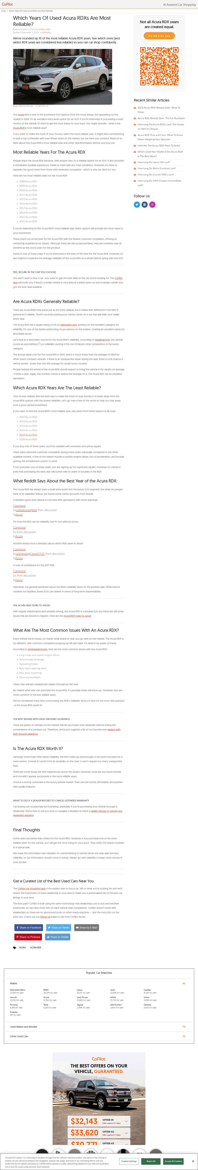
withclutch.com (68, 324)
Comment (19, 505)
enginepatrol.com (37, 649)
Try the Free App (159, 36)
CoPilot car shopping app (31, 888)
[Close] (193, 1161)
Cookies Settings (129, 1161)
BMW (50, 991)
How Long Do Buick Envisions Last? (157, 168)
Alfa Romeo (116, 1006)
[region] (99, 1161)
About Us (45, 916)
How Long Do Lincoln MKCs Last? (156, 174)
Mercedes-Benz (17, 991)
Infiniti (117, 999)
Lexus (83, 991)
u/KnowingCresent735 (30, 553)
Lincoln (16, 999)
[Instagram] (152, 205)
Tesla (49, 1006)
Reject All (151, 1161)
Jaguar (83, 1006)
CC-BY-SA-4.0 (41, 106)
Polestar (15, 1013)
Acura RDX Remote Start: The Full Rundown (161, 118)
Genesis (150, 1006)
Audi (117, 991)
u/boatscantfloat (26, 510)
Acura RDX (18, 106)
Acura (21, 114)
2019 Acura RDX (28, 435)
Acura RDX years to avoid (77, 615)
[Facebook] (145, 205)
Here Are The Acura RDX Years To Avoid (159, 145)
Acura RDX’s (19, 127)
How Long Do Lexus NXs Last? (154, 162)
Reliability (46, 33)
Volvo (150, 999)
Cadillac (150, 991)
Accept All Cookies (173, 1161)
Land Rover (83, 999)
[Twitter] (137, 205)
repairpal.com (102, 339)
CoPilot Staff (44, 29)
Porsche (16, 1006)
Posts (4, 11)
